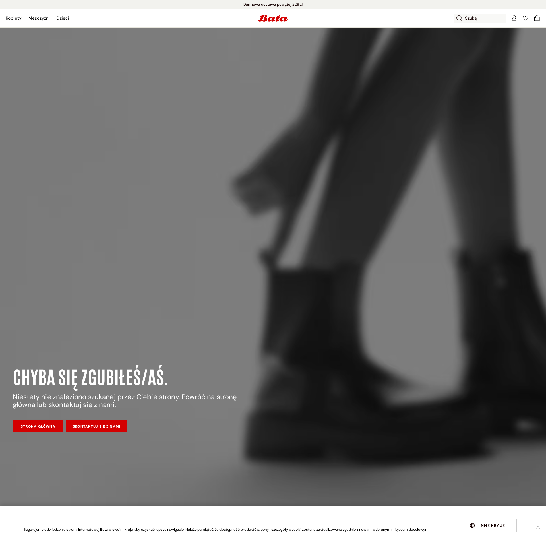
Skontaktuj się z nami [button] (96, 426)
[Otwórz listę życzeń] (525, 18)
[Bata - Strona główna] (273, 18)
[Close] (538, 526)
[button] (14, 18)
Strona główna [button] (38, 426)
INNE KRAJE (492, 525)
